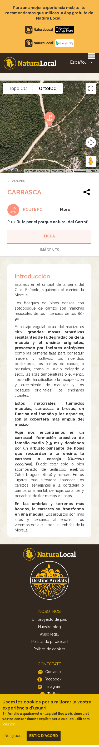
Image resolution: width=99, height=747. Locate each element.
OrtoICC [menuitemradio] (48, 88)
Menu (91, 56)
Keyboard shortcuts (37, 171)
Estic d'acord (43, 736)
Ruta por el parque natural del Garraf (52, 222)
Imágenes (49, 250)
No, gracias (13, 736)
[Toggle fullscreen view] (91, 88)
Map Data (58, 171)
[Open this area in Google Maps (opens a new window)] (10, 169)
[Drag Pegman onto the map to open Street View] (91, 161)
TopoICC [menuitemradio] (18, 88)
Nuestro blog (49, 627)
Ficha (49, 236)
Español (78, 62)
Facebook (52, 679)
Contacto (53, 672)
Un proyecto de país (49, 619)
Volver (19, 181)
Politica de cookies (49, 649)
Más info (8, 724)
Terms (93, 171)
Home (30, 63)
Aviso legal (49, 634)
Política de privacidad (49, 641)
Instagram (53, 686)
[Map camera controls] (91, 142)
